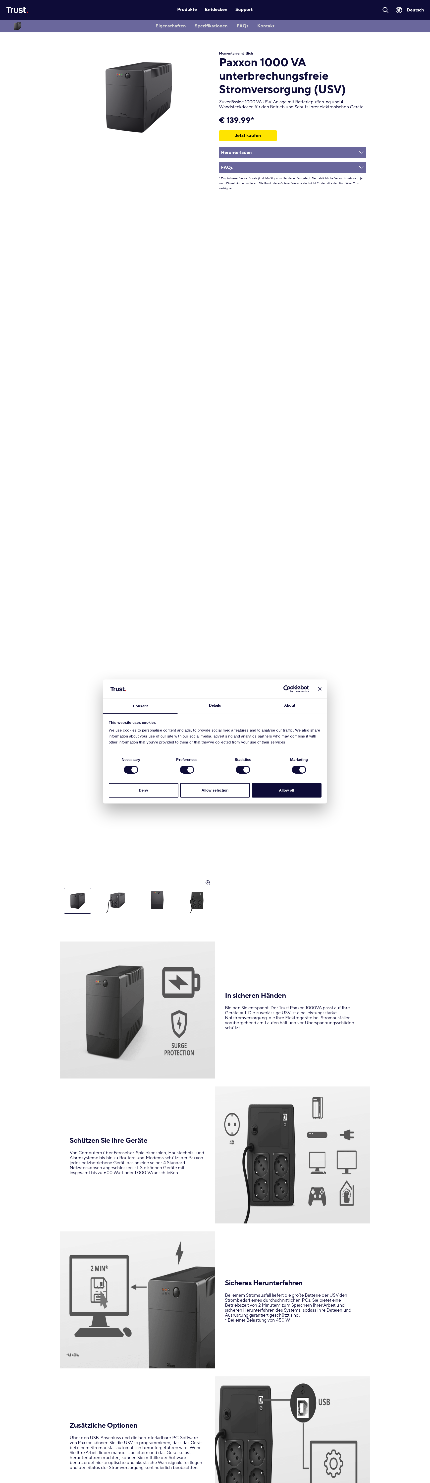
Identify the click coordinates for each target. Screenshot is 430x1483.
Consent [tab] (140, 706)
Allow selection (215, 790)
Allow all (286, 790)
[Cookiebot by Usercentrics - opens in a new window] (287, 689)
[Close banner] (320, 689)
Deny (143, 790)
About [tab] (289, 705)
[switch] (187, 770)
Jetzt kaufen (248, 135)
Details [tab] (215, 705)
